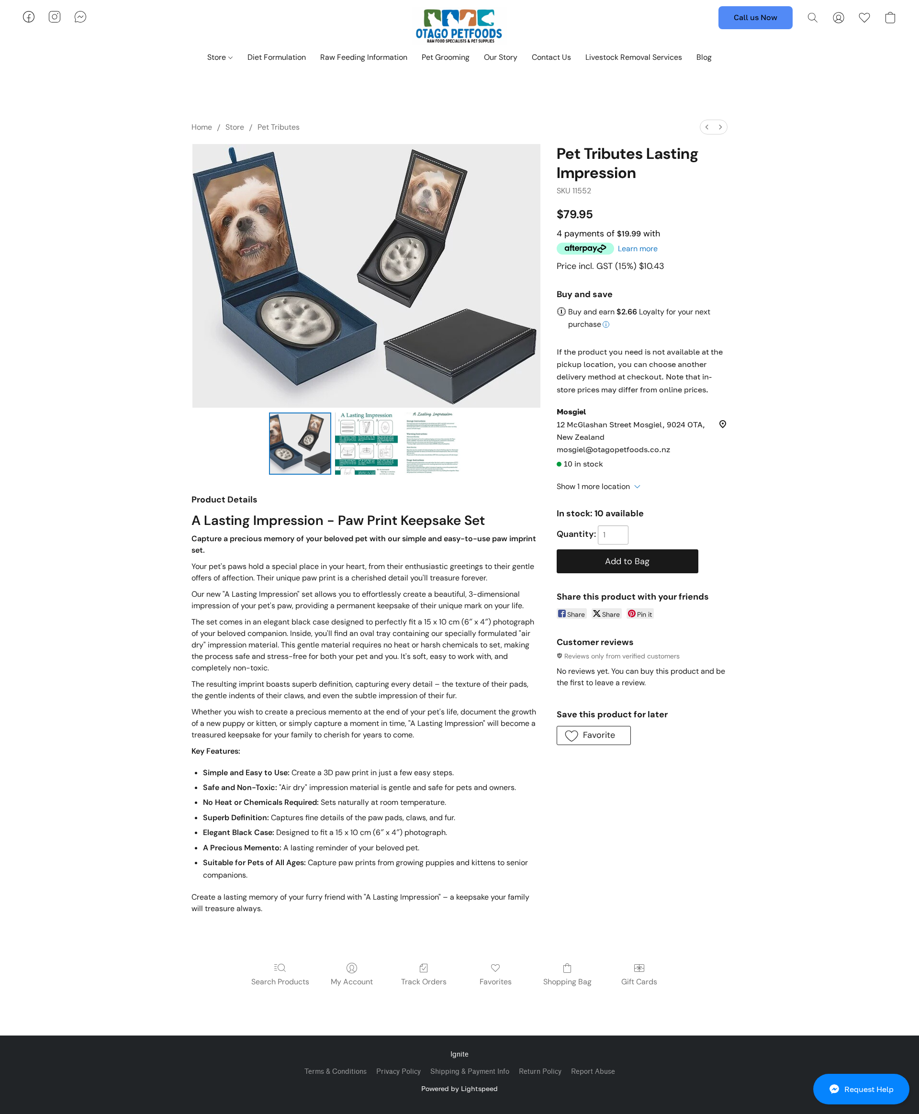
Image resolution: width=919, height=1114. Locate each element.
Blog (704, 57)
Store (217, 57)
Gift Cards (639, 982)
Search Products (280, 982)
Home (201, 127)
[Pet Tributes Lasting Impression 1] (366, 443)
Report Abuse (593, 1072)
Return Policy (540, 1072)
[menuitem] (707, 127)
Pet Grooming (446, 57)
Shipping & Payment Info (469, 1072)
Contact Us (551, 57)
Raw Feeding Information (363, 57)
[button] (861, 1089)
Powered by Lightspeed (459, 1088)
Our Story (500, 57)
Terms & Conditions (335, 1072)
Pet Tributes (279, 127)
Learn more (638, 249)
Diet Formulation (276, 57)
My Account (352, 982)
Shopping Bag (567, 982)
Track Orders (424, 982)
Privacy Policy (398, 1072)
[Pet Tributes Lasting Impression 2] (433, 443)
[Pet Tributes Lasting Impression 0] (300, 443)
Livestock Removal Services (633, 57)
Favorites (496, 982)
